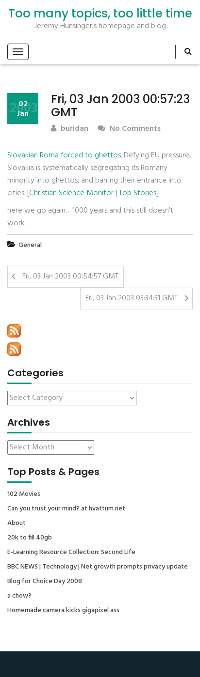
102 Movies (23, 494)
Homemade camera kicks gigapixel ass (63, 610)
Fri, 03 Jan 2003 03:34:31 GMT (131, 298)
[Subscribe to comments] (14, 349)
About (16, 523)
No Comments (134, 129)
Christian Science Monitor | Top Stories (92, 193)
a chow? (19, 596)
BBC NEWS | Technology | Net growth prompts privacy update (97, 567)
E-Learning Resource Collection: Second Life (71, 552)
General (30, 245)
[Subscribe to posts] (14, 331)
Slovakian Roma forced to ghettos (64, 155)
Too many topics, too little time (100, 13)
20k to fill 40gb (29, 538)
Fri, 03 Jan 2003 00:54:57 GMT (70, 276)
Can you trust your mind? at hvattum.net (66, 509)
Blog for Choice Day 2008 (44, 581)
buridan (73, 129)
